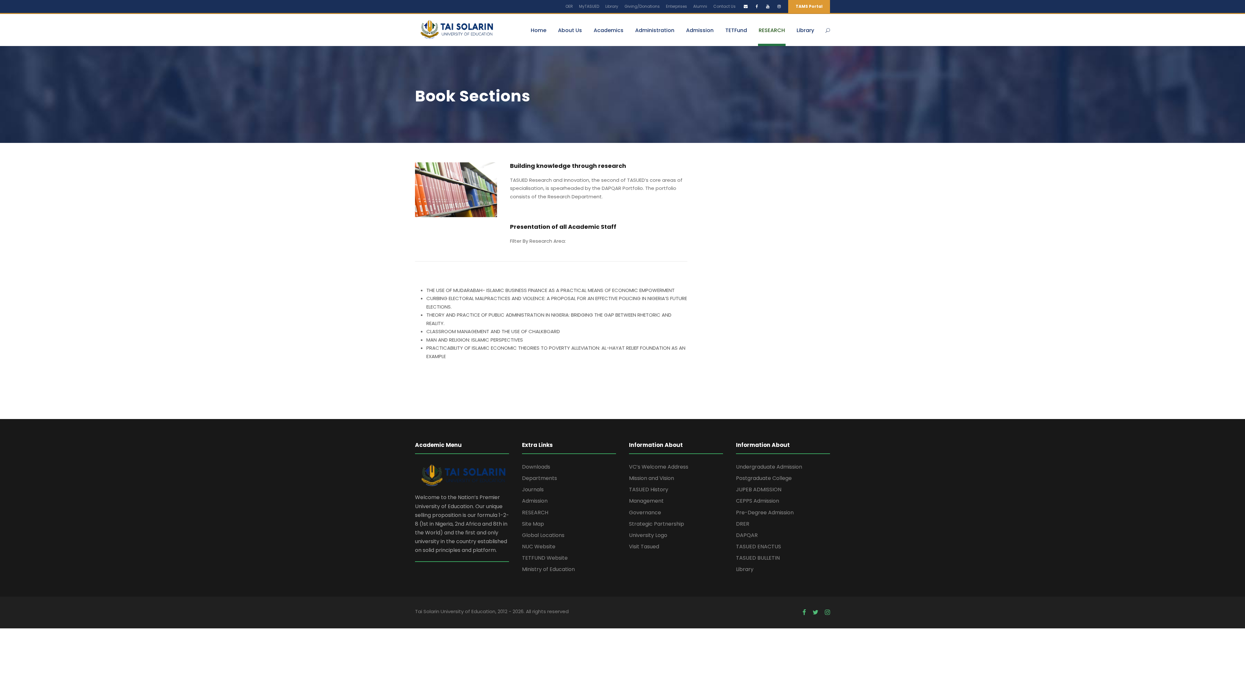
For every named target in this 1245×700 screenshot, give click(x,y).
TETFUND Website (545, 558)
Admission (700, 30)
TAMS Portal (809, 6)
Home (538, 30)
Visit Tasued (644, 546)
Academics (608, 30)
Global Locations (543, 535)
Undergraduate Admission (769, 467)
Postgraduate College (764, 478)
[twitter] (815, 612)
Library (611, 6)
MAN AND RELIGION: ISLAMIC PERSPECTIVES (474, 339)
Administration (654, 30)
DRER (742, 524)
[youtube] (767, 6)
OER (569, 6)
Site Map (533, 524)
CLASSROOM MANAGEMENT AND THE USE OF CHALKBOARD (493, 331)
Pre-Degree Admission (765, 512)
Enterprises (676, 6)
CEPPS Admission (757, 501)
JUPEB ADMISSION (758, 489)
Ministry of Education (548, 569)
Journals (533, 489)
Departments (539, 478)
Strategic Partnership (656, 524)
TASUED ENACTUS (758, 546)
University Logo (648, 535)
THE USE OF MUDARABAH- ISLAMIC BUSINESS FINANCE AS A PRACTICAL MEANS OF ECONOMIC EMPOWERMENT (550, 290)
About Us (570, 30)
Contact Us (724, 6)
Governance (645, 512)
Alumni (700, 6)
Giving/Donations (642, 6)
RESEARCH (772, 30)
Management (646, 501)
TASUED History (648, 489)
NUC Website (538, 546)
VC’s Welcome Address (658, 467)
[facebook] (757, 6)
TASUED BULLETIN (758, 558)
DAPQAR (747, 535)
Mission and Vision (651, 478)
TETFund (736, 30)
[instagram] (779, 6)
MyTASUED (589, 6)
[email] (746, 6)
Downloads (536, 467)
